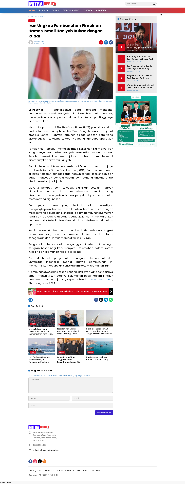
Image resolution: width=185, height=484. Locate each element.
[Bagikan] (111, 42)
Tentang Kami (34, 470)
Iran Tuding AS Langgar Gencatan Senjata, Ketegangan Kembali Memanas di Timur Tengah (40, 359)
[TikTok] (40, 461)
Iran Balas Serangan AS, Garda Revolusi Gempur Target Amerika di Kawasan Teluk (99, 331)
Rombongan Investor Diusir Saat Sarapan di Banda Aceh (140, 57)
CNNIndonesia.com (100, 279)
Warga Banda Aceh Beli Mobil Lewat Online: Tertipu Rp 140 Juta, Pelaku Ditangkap (140, 86)
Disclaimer (95, 470)
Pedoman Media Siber (77, 470)
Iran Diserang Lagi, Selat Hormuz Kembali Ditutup (97, 358)
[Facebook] (96, 300)
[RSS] (44, 461)
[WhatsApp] (111, 300)
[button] (154, 4)
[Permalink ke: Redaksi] (31, 42)
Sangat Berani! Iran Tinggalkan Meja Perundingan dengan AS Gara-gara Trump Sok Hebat (70, 359)
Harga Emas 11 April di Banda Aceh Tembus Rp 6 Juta (140, 76)
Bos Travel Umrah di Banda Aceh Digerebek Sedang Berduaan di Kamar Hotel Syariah (139, 67)
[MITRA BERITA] (42, 3)
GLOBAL (31, 21)
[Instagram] (35, 461)
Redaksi (37, 41)
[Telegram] (106, 300)
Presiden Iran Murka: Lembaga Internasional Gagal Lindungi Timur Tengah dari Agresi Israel (68, 331)
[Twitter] (101, 300)
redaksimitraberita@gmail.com (46, 450)
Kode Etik (60, 470)
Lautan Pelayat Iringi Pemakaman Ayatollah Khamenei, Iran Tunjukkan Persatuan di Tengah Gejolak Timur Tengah (41, 331)
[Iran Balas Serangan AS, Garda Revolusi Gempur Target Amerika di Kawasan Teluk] (99, 318)
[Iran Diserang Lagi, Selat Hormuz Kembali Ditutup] (99, 346)
